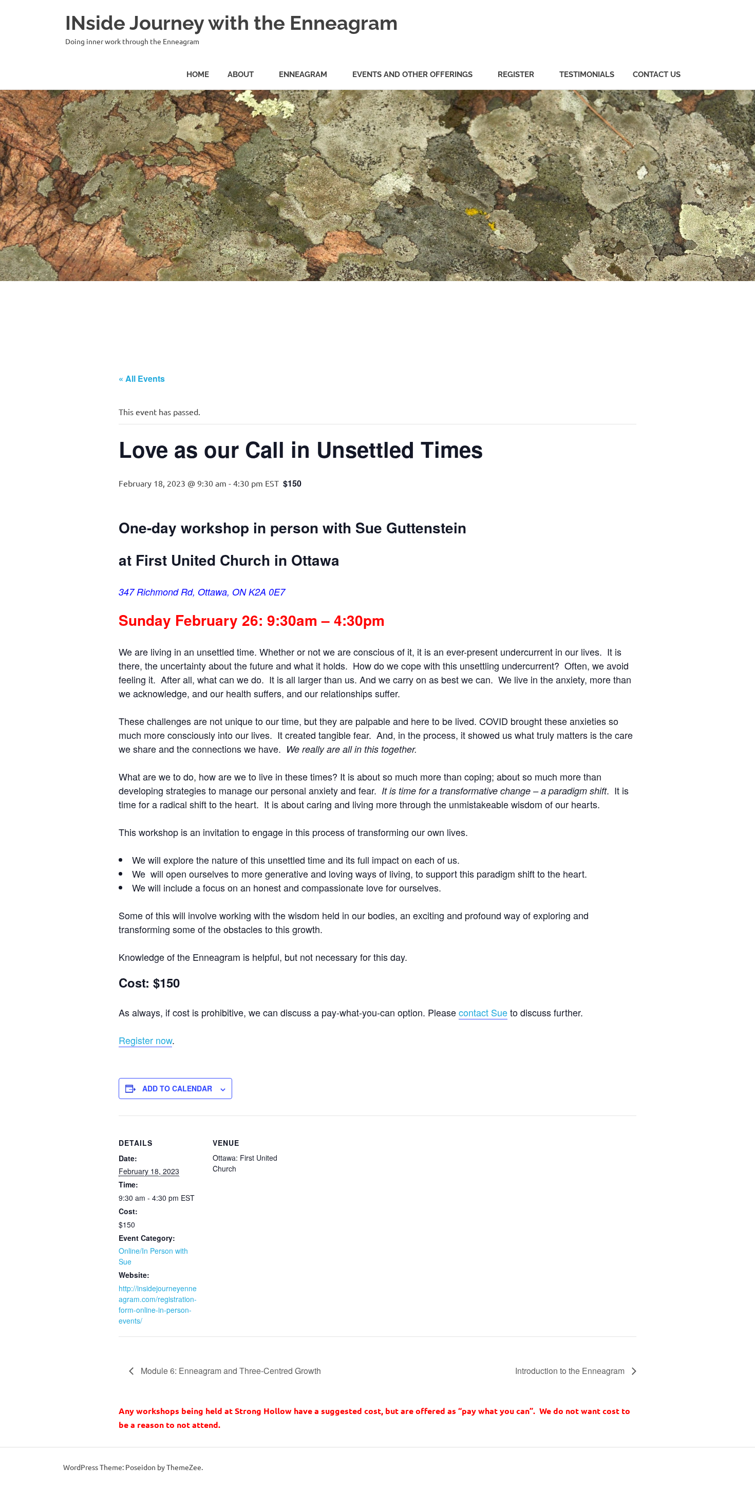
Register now (145, 1040)
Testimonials (586, 74)
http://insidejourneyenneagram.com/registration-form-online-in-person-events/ (158, 1304)
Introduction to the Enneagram (571, 1371)
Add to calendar (177, 1088)
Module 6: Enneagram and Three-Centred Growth (230, 1371)
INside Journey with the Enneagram (231, 22)
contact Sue (483, 1012)
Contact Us (657, 74)
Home (197, 74)
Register (516, 74)
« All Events (142, 378)
